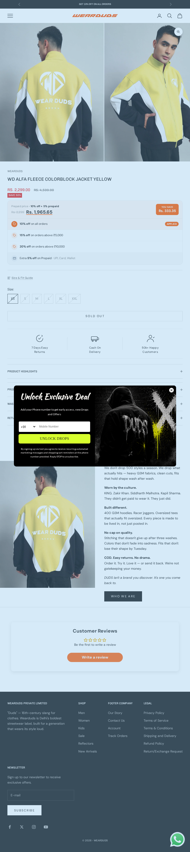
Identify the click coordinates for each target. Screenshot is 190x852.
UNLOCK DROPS (54, 438)
